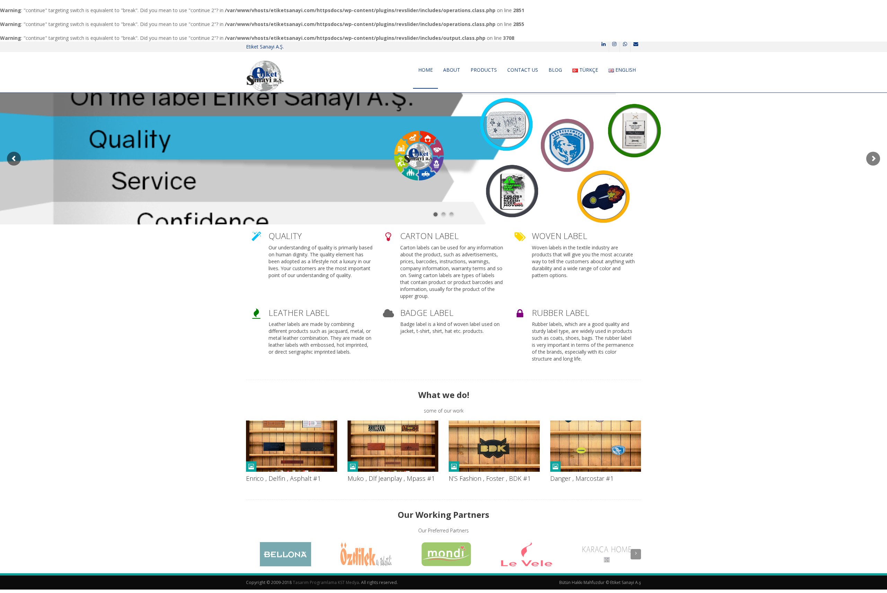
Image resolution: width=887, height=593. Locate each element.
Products (484, 70)
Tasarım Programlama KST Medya (326, 582)
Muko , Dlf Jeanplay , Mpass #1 (391, 478)
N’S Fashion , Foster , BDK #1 (490, 478)
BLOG (555, 70)
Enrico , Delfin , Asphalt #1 (283, 478)
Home (425, 70)
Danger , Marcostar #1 (582, 478)
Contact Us (522, 70)
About (451, 70)
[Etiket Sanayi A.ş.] (265, 76)
